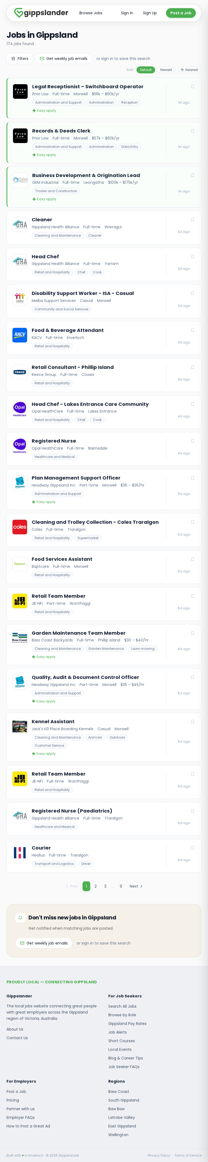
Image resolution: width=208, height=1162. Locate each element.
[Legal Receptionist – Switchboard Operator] (104, 98)
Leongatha (94, 182)
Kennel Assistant (53, 721)
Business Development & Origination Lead (86, 175)
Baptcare (40, 566)
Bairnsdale (98, 448)
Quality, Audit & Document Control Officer (85, 677)
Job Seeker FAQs (123, 1066)
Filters (23, 58)
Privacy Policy (159, 1155)
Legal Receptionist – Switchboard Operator (88, 86)
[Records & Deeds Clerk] (104, 142)
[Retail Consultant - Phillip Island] (104, 375)
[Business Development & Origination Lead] (104, 187)
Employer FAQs (20, 1117)
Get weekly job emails (66, 58)
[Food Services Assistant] (104, 567)
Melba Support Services (54, 300)
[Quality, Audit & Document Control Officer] (104, 689)
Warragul (113, 227)
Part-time (89, 485)
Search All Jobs (122, 1006)
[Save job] (192, 86)
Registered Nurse (54, 441)
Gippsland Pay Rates (127, 1023)
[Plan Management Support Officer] (104, 489)
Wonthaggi (80, 603)
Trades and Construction (56, 191)
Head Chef (45, 256)
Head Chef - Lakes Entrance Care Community (90, 404)
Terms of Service (188, 1155)
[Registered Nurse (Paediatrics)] (104, 818)
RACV (37, 337)
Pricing (12, 1100)
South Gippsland (123, 1100)
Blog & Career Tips (125, 1058)
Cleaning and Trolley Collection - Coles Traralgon (95, 522)
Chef (81, 272)
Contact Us (17, 1038)
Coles (37, 529)
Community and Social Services (62, 309)
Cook (97, 272)
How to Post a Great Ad (28, 1126)
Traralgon (76, 529)
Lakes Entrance (102, 411)
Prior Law (40, 94)
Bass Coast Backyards (52, 640)
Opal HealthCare (47, 411)
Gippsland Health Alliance (55, 227)
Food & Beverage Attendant (68, 330)
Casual (86, 300)
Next (134, 886)
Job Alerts (117, 1032)
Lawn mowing (143, 648)
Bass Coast (118, 1091)
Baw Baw (116, 1109)
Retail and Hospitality (52, 272)
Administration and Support (58, 102)
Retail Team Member (59, 596)
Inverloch (75, 337)
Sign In (127, 13)
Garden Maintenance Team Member (79, 633)
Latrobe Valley (121, 1117)
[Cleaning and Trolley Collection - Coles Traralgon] (104, 530)
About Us (14, 1029)
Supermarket (88, 538)
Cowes (88, 374)
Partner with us (20, 1109)
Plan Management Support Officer (76, 478)
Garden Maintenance (106, 648)
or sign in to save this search (123, 58)
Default (146, 69)
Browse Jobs (90, 13)
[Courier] (104, 855)
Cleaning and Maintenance (58, 235)
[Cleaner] (104, 227)
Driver (86, 863)
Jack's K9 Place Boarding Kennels (62, 729)
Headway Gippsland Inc (54, 485)
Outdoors (117, 737)
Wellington (118, 1134)
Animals (95, 737)
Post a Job (180, 13)
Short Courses (121, 1041)
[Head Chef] (104, 264)
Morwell (81, 94)
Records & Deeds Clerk (61, 131)
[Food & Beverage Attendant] (104, 338)
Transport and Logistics (54, 863)
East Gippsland (122, 1126)
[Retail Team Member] (104, 604)
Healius (38, 855)
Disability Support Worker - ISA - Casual (83, 293)
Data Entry (129, 146)
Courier (41, 848)
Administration (101, 102)
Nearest (192, 69)
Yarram (112, 263)
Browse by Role (122, 1015)
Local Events (120, 1049)
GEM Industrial (45, 182)
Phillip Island (109, 640)
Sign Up (150, 13)
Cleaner (42, 219)
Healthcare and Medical (55, 456)
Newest (166, 69)
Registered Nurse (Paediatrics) (72, 811)
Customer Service (49, 745)
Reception (129, 102)
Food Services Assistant (62, 559)
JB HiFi (37, 603)
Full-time (61, 94)
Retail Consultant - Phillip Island (73, 367)
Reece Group (44, 374)
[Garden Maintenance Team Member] (104, 644)
